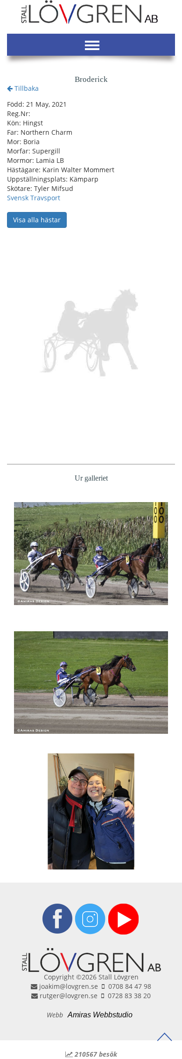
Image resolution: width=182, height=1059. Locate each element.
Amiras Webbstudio (100, 1015)
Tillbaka (26, 88)
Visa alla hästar (37, 219)
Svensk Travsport (33, 197)
